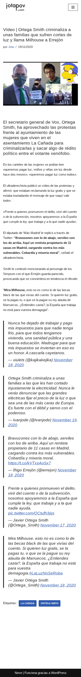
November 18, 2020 (58, 585)
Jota (11, 46)
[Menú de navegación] (73, 7)
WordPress (58, 673)
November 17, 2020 (58, 525)
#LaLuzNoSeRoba (46, 573)
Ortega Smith (49, 603)
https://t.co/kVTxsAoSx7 (29, 463)
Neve (18, 673)
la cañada (27, 603)
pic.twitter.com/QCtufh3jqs (31, 513)
